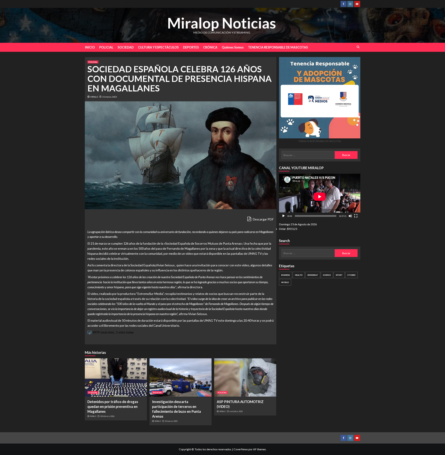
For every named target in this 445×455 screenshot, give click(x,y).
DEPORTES (191, 47)
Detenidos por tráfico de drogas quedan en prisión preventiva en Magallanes (112, 406)
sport (339, 275)
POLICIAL (106, 47)
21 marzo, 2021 (109, 96)
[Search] (358, 47)
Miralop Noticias (221, 23)
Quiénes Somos (233, 47)
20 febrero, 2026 (107, 416)
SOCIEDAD (126, 47)
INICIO (90, 47)
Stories (351, 275)
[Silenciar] (350, 216)
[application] (319, 196)
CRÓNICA (210, 47)
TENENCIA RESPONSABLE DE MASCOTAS (278, 47)
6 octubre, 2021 (236, 411)
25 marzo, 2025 (171, 421)
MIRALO (94, 96)
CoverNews (241, 449)
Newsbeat (313, 275)
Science (327, 275)
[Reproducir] (283, 216)
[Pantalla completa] (356, 216)
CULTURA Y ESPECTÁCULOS (158, 47)
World (285, 282)
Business (285, 275)
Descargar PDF (263, 219)
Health (298, 275)
